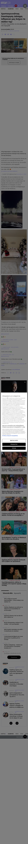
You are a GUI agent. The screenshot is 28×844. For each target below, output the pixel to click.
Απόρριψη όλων (14, 444)
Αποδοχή (14, 448)
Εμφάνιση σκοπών (14, 440)
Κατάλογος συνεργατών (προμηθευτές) (10, 435)
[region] (14, 422)
